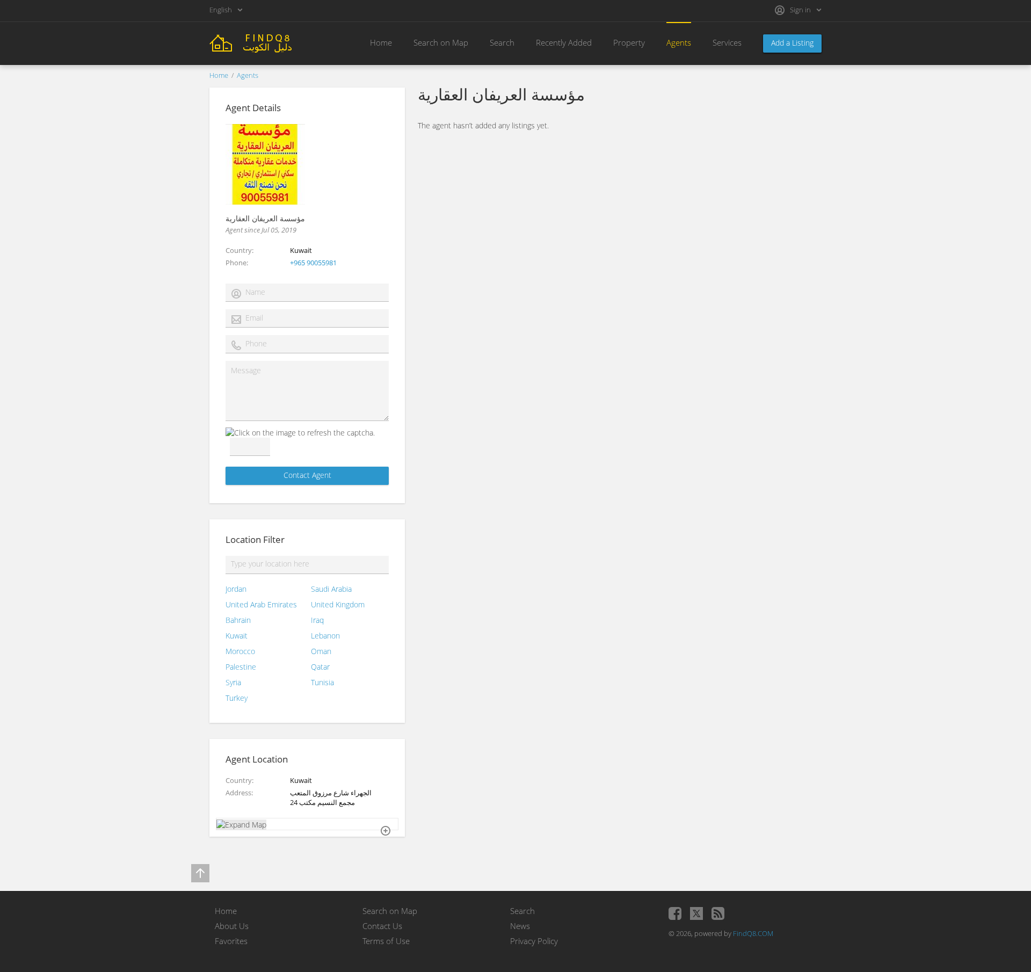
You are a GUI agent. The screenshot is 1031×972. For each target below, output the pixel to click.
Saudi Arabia (331, 589)
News (520, 925)
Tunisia (322, 682)
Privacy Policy (534, 940)
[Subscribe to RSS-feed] (717, 913)
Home (381, 42)
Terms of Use (386, 940)
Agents (678, 42)
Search (502, 42)
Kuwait (237, 635)
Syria (233, 682)
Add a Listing (792, 43)
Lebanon (325, 635)
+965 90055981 (313, 262)
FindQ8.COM (753, 933)
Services (727, 42)
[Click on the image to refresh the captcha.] (300, 432)
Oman (321, 651)
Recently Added (564, 42)
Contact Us (382, 925)
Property (629, 42)
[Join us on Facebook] (675, 913)
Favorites (231, 940)
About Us (232, 925)
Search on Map (440, 42)
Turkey (237, 698)
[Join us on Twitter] (696, 913)
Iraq (317, 620)
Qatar (320, 667)
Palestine (241, 667)
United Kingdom (338, 604)
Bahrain (238, 620)
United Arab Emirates (261, 604)
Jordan (236, 589)
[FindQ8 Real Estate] (268, 42)
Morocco (240, 651)
